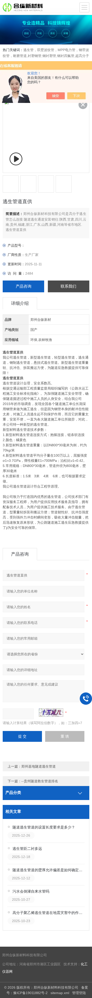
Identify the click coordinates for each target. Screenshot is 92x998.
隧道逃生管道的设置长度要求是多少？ (44, 827)
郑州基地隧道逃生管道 (38, 766)
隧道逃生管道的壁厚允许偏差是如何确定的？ (49, 870)
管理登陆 (79, 993)
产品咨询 (23, 286)
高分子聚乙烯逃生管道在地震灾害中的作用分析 (49, 913)
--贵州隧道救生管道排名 (39, 781)
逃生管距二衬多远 (27, 848)
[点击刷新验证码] (51, 712)
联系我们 (68, 286)
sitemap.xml (60, 993)
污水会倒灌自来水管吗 (31, 891)
